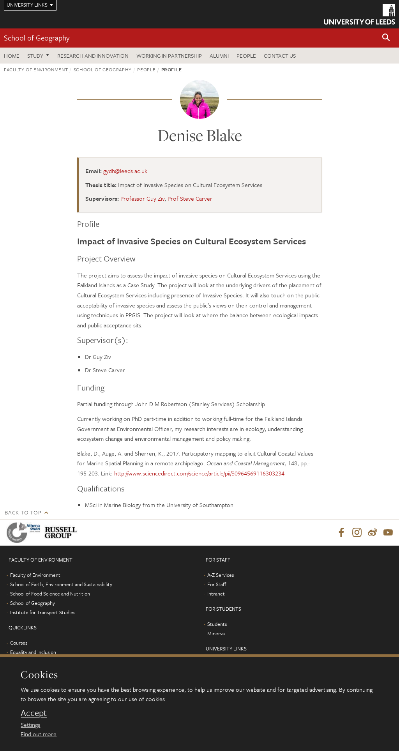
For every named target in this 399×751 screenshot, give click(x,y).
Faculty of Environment (36, 69)
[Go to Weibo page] (372, 532)
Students (217, 624)
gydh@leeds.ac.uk (125, 170)
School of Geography (36, 37)
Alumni (219, 55)
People (246, 55)
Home (11, 55)
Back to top (23, 512)
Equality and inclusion (33, 652)
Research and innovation (93, 55)
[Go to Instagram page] (357, 532)
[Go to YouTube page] (388, 532)
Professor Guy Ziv (142, 198)
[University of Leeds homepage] (359, 14)
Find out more (38, 734)
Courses (18, 643)
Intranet (216, 593)
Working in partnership (169, 55)
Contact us (280, 55)
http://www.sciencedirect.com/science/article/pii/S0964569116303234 (199, 473)
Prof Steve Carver (190, 198)
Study (35, 55)
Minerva (216, 633)
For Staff (216, 584)
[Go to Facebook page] (341, 532)
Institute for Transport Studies (42, 612)
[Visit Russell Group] (62, 532)
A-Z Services (220, 575)
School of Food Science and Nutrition (50, 593)
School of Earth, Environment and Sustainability (61, 584)
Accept (34, 712)
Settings (30, 724)
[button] (386, 38)
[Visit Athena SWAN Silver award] (25, 532)
